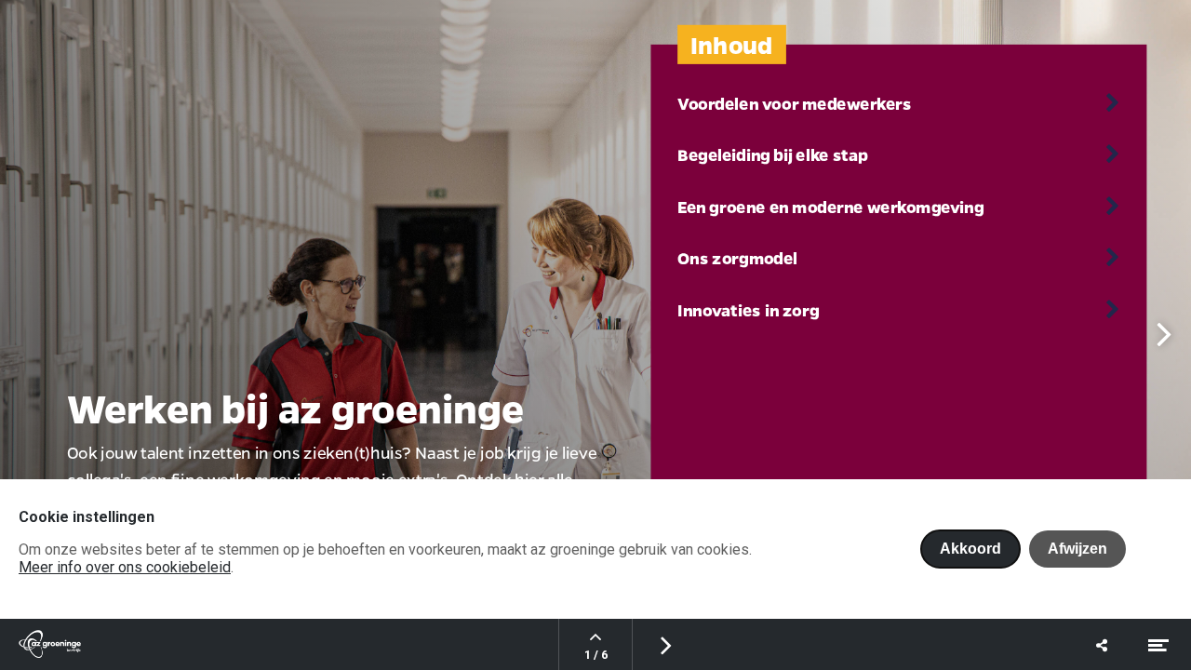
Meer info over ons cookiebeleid (125, 567)
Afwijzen (1077, 548)
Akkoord (970, 548)
